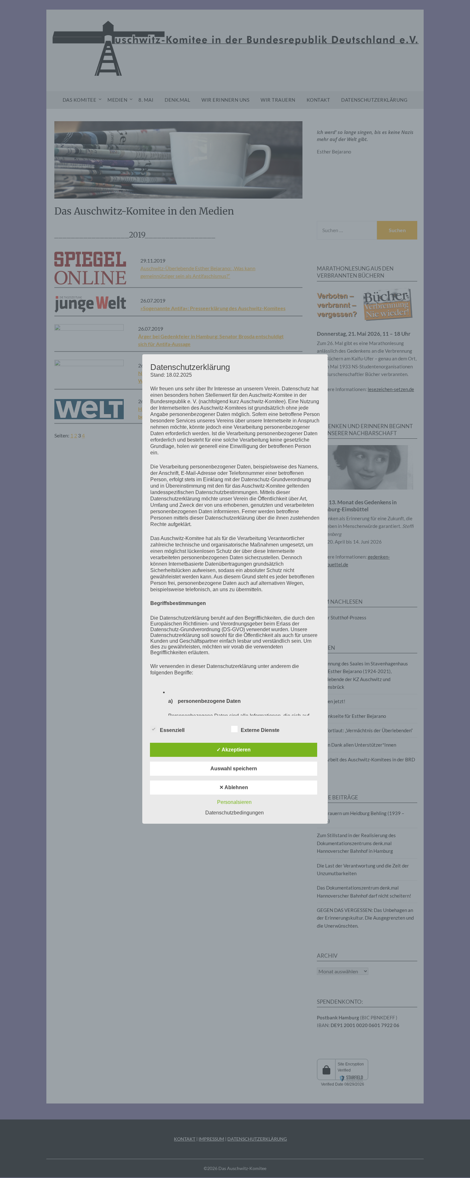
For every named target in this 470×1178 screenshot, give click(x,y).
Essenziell (172, 730)
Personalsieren (234, 802)
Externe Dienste (260, 730)
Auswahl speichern (233, 768)
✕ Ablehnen (233, 787)
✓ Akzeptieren (233, 749)
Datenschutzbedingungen (234, 812)
